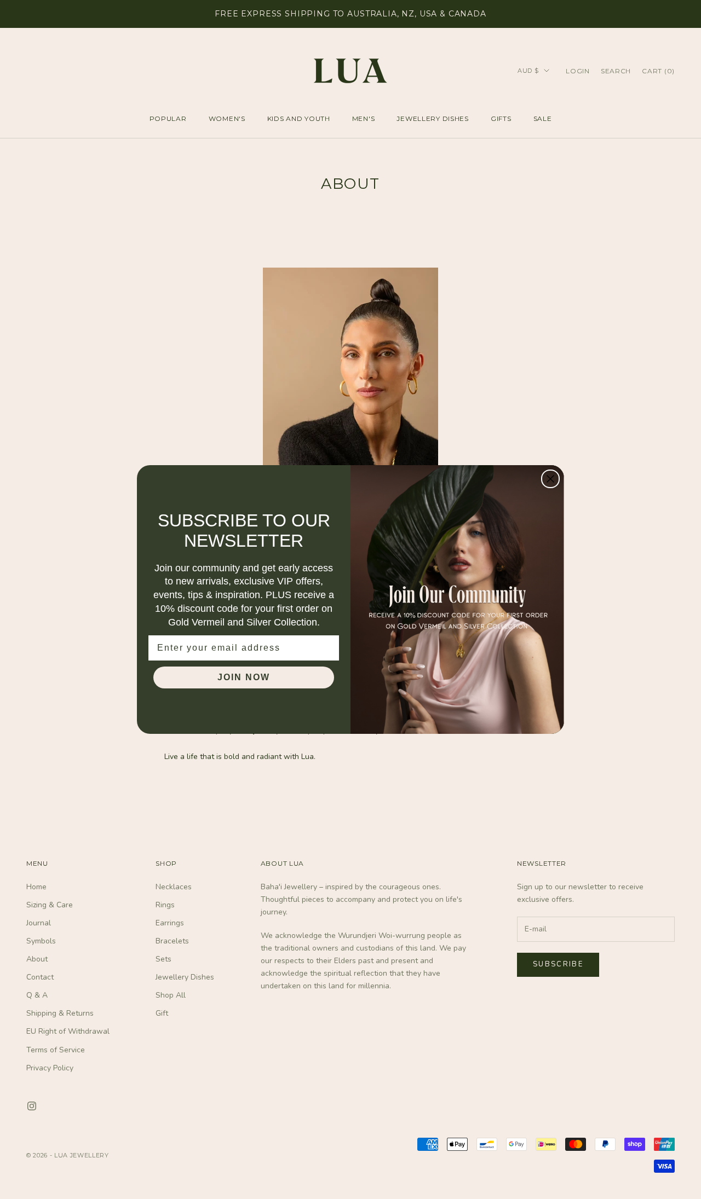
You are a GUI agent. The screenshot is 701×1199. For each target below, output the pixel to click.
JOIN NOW (243, 677)
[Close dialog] (550, 479)
